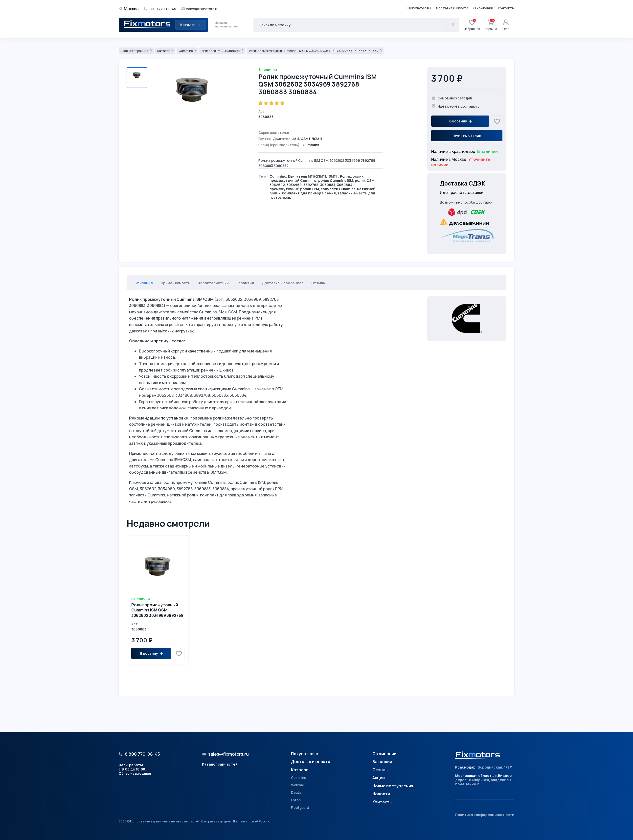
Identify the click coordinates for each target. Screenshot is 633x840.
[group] (192, 98)
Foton (296, 800)
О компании (483, 8)
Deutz (296, 792)
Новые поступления (392, 786)
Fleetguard (300, 807)
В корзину (458, 121)
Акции (378, 777)
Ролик (345, 176)
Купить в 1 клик (467, 135)
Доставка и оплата (452, 8)
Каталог (187, 24)
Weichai (297, 785)
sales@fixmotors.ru (202, 9)
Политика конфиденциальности (484, 815)
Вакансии (382, 761)
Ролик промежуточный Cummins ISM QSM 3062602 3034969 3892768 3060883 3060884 (314, 51)
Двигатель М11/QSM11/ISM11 (221, 51)
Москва (131, 8)
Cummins (186, 51)
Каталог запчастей (220, 764)
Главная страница (135, 51)
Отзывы (380, 770)
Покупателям (419, 8)
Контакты (506, 8)
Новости (381, 794)
